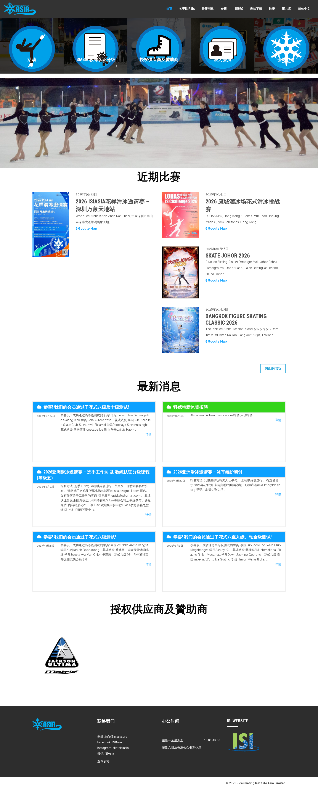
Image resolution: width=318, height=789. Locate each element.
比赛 (272, 8)
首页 (169, 8)
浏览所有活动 (273, 368)
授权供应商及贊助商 (159, 59)
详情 (148, 434)
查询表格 (103, 761)
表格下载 (256, 8)
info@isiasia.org (116, 736)
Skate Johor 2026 (228, 255)
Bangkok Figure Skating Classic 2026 (236, 319)
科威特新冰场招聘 (190, 407)
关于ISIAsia (187, 8)
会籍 (224, 8)
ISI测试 (238, 8)
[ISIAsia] (20, 9)
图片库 (286, 8)
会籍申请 (286, 59)
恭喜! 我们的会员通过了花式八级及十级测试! (86, 407)
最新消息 (208, 8)
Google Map (87, 228)
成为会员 (222, 59)
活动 (31, 59)
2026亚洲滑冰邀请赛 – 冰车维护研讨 (208, 472)
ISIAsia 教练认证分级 (95, 59)
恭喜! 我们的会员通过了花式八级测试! (79, 536)
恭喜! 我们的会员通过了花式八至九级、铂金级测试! (222, 536)
